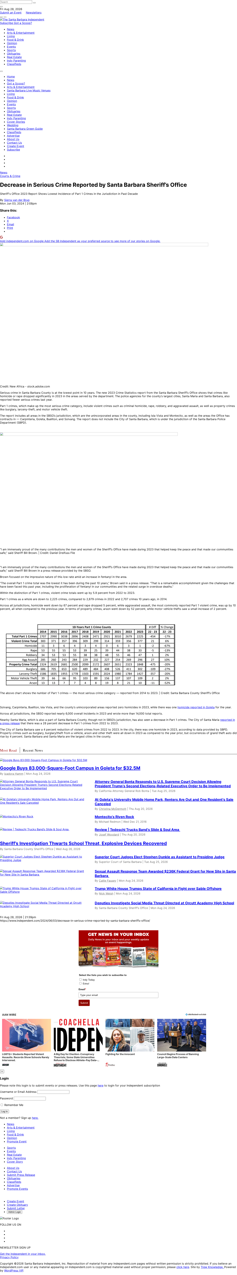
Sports (11, 50)
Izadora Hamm (13, 773)
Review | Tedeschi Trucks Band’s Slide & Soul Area (137, 830)
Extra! (86, 983)
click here (182, 1267)
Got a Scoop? (23, 23)
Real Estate (14, 57)
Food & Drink (15, 39)
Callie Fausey (107, 880)
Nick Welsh (106, 893)
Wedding (12, 125)
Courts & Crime (10, 176)
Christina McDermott (112, 809)
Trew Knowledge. (212, 1267)
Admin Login (14, 1212)
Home (11, 76)
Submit (84, 1002)
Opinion (12, 43)
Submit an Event (11, 12)
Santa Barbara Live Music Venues (28, 90)
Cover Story (15, 1161)
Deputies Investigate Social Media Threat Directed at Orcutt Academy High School (164, 903)
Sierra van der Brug (16, 200)
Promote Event (17, 1141)
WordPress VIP (13, 1270)
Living (11, 36)
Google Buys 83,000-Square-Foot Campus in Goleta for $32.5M (70, 768)
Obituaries (13, 53)
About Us (13, 139)
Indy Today (89, 979)
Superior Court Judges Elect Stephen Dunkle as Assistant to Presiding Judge (160, 857)
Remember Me (13, 1105)
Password (6, 1098)
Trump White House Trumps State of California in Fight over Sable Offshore (158, 889)
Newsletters (33, 12)
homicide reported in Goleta (196, 707)
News (10, 29)
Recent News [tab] (33, 750)
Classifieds (14, 64)
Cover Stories (16, 121)
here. (35, 1118)
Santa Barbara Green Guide (25, 128)
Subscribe (7, 23)
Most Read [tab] (8, 750)
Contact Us (14, 142)
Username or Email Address (18, 1091)
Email (82, 989)
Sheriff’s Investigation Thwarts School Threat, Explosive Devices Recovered (83, 843)
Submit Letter (16, 1208)
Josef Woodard (109, 834)
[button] (26, 1043)
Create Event (15, 146)
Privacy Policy (9, 1257)
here (100, 1085)
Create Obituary (17, 1204)
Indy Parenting (16, 60)
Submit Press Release (21, 1175)
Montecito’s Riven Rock (114, 817)
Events (11, 46)
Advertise (13, 135)
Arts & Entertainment (21, 32)
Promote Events (17, 1188)
